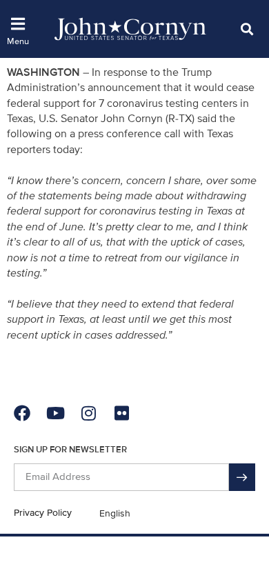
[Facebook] (22, 413)
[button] (246, 28)
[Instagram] (88, 413)
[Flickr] (121, 413)
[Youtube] (55, 413)
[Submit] (242, 477)
